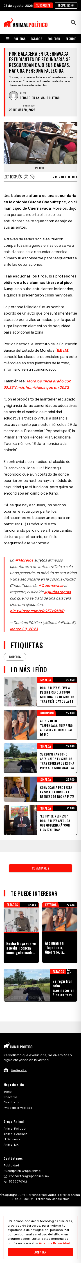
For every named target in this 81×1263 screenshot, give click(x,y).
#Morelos (24, 560)
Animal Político (14, 1128)
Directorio (11, 1102)
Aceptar (40, 1252)
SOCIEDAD (53, 38)
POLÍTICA (19, 38)
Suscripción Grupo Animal (22, 1171)
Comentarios (40, 868)
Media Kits (19, 1070)
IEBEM (62, 350)
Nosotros (10, 1097)
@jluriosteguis (57, 591)
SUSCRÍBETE (43, 5)
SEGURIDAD (72, 38)
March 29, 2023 (24, 628)
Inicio (8, 1092)
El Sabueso (12, 1139)
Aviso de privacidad (18, 1108)
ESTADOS (36, 38)
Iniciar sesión (66, 5)
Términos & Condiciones (52, 1199)
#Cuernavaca (50, 585)
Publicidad (11, 1165)
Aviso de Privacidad (54, 1243)
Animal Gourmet (15, 1134)
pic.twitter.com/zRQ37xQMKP (37, 610)
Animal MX (11, 1144)
